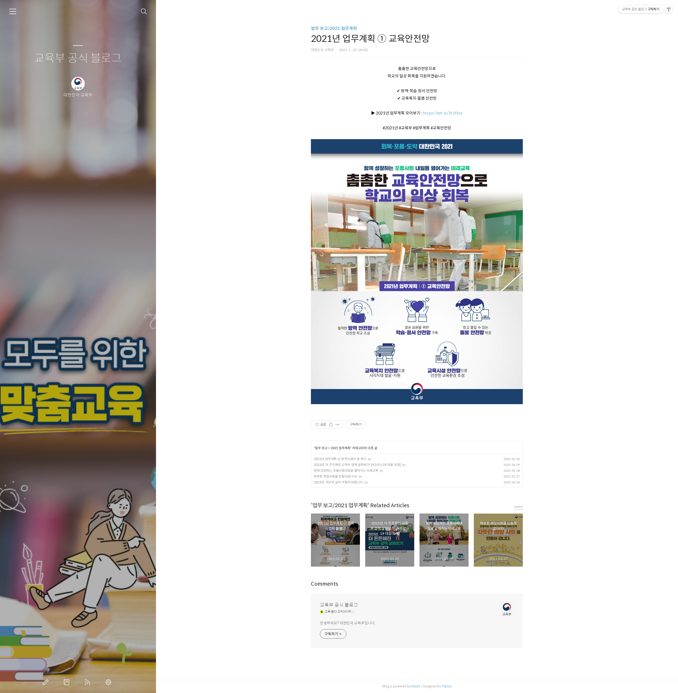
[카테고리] (12, 11)
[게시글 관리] (337, 425)
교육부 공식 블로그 (78, 58)
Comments (324, 584)
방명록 (67, 682)
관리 (109, 682)
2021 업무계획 (340, 448)
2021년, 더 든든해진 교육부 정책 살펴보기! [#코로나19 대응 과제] (357, 465)
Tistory (447, 686)
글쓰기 (46, 682)
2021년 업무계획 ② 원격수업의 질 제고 (340, 459)
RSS (88, 682)
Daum (416, 686)
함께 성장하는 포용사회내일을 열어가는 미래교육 (346, 471)
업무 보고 (321, 448)
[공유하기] (331, 425)
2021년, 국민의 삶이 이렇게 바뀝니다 (338, 482)
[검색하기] (144, 11)
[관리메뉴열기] (669, 9)
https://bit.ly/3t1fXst (443, 113)
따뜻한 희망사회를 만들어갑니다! (335, 476)
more (518, 507)
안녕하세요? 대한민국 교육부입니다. (347, 623)
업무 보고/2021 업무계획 (334, 28)
